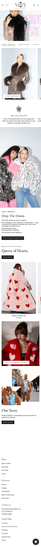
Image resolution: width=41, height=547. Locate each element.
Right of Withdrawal (8, 495)
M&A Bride (5, 467)
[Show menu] (3, 5)
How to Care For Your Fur (9, 526)
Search (4, 474)
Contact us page (7, 514)
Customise (5, 533)
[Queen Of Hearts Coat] (19, 288)
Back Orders (5, 498)
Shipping (4, 488)
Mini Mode (5, 470)
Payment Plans (6, 537)
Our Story (5, 523)
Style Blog (5, 530)
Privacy (4, 540)
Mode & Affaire (6, 463)
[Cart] (38, 5)
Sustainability (6, 491)
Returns (4, 484)
